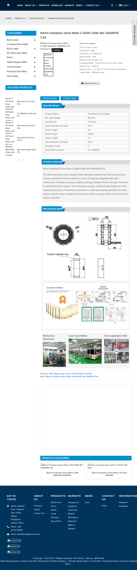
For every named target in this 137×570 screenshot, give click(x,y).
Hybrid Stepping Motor (9, 561)
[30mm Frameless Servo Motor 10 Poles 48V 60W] (109, 466)
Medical (71, 514)
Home (20, 5)
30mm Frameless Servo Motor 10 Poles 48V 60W (109, 474)
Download (57, 5)
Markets (69, 5)
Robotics (71, 529)
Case (87, 502)
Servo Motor (37, 18)
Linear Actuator (14, 67)
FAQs (104, 506)
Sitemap (89, 558)
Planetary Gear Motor (17, 71)
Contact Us (92, 5)
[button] (20, 94)
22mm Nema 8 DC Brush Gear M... (25, 138)
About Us (30, 5)
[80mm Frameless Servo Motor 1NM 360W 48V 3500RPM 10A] (62, 466)
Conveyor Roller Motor (17, 44)
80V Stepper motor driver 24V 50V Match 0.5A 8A (71, 374)
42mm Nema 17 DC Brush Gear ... (26, 102)
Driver (10, 57)
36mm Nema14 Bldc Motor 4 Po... (26, 151)
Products (44, 5)
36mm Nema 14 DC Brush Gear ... (26, 126)
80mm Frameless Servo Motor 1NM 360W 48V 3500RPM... (62, 474)
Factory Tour (39, 513)
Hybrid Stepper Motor (17, 62)
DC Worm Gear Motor (17, 53)
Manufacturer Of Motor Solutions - (53, 561)
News (79, 5)
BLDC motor (13, 40)
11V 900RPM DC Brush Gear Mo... (26, 114)
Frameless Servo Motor (61, 18)
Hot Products (78, 558)
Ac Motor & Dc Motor (28, 561)
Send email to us (91, 83)
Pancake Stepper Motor (78, 561)
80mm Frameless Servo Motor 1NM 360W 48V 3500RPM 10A (72, 376)
